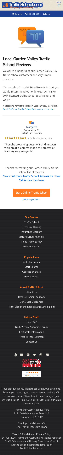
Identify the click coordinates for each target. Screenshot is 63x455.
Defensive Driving (31, 227)
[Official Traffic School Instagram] (28, 355)
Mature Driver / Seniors (32, 236)
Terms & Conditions (23, 434)
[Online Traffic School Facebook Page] (21, 355)
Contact (18, 14)
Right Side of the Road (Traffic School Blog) (31, 306)
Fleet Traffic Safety (31, 241)
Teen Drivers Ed (31, 246)
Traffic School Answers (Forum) (31, 327)
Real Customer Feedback (31, 297)
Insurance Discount (31, 231)
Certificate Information (31, 332)
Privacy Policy (43, 434)
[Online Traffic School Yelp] (15, 355)
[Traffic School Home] (22, 5)
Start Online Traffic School (31, 192)
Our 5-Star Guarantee (32, 301)
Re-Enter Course (32, 262)
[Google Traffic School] (47, 355)
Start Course (31, 266)
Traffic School (31, 222)
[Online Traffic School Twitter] (34, 355)
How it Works (31, 276)
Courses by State (31, 271)
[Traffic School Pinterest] (40, 355)
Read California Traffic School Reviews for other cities (29, 109)
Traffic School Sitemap (31, 336)
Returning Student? (31, 199)
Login (48, 14)
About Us (32, 292)
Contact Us (32, 341)
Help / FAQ (31, 322)
